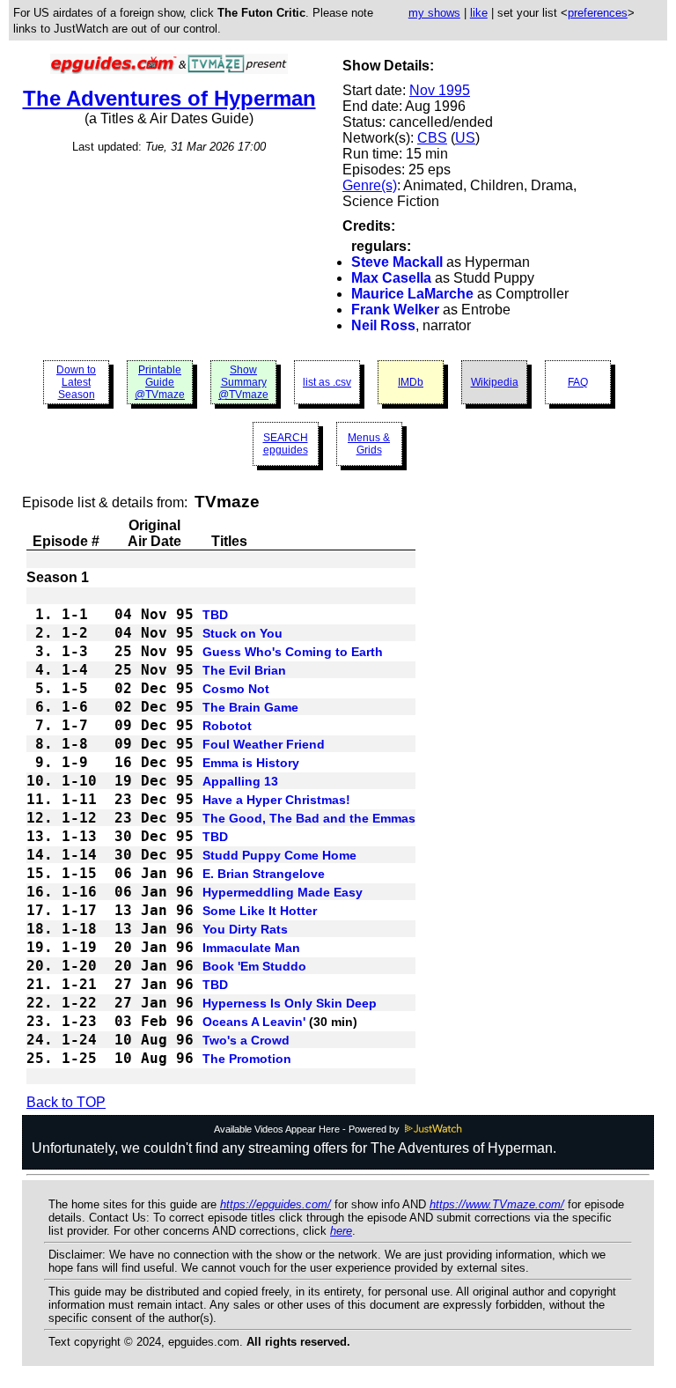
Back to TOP (66, 1102)
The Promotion (246, 1059)
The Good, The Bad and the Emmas (308, 818)
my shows (434, 12)
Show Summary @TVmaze (243, 382)
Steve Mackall (397, 262)
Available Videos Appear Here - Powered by (308, 1129)
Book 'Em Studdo (254, 966)
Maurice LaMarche (412, 293)
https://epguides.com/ (275, 1204)
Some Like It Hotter (259, 911)
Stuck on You (242, 633)
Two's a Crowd (246, 1040)
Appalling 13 (240, 781)
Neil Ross (383, 325)
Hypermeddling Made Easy (282, 892)
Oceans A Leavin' (253, 1022)
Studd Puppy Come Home (279, 855)
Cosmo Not (235, 689)
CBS (432, 137)
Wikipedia (494, 382)
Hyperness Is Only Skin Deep (289, 1003)
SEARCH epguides (285, 444)
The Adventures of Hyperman (169, 98)
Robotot (227, 726)
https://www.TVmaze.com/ (497, 1204)
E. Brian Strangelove (263, 874)
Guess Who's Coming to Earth (292, 652)
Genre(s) (369, 185)
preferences (598, 12)
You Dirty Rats (245, 929)
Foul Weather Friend (263, 744)
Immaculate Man (251, 948)
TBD (215, 615)
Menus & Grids (369, 444)
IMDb (410, 382)
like (479, 12)
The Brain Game (250, 707)
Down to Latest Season (76, 382)
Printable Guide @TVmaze (160, 382)
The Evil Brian (244, 670)
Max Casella (391, 277)
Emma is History (250, 763)
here (341, 1230)
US (465, 137)
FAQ (578, 382)
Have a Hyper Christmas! (276, 800)
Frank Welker (395, 309)
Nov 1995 (439, 90)
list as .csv (327, 382)
